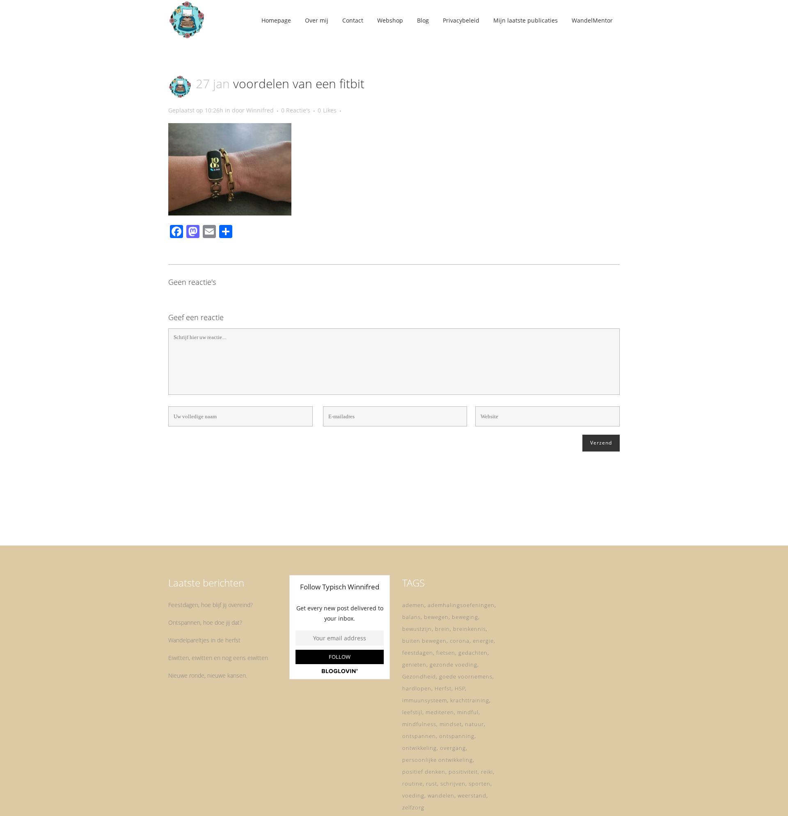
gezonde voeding (453, 664)
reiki (487, 771)
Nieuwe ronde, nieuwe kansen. (207, 675)
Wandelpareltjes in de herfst (204, 640)
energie (483, 640)
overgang (453, 748)
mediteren (440, 712)
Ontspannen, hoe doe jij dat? (205, 622)
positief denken (423, 771)
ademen (413, 605)
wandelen (441, 795)
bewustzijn (417, 629)
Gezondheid (419, 676)
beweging (465, 617)
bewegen (436, 617)
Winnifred (260, 110)
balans (411, 617)
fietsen (445, 652)
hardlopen (416, 688)
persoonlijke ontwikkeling (437, 759)
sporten (479, 783)
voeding (413, 795)
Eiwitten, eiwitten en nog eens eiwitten (218, 658)
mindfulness (419, 724)
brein (442, 629)
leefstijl (412, 712)
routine (412, 783)
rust (431, 783)
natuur (474, 724)
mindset (451, 724)
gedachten (473, 652)
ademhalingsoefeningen (461, 605)
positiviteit (463, 771)
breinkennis (469, 629)
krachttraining (469, 700)
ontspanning (456, 736)
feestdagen (417, 652)
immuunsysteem (424, 700)
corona (460, 640)
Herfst (443, 688)
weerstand (472, 795)
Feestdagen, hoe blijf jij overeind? (210, 605)
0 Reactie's (295, 110)
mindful (468, 712)
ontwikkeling (419, 748)
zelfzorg (413, 807)
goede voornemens (465, 676)
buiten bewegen (424, 640)
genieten (414, 664)
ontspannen (419, 736)
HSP (460, 688)
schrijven (452, 783)
